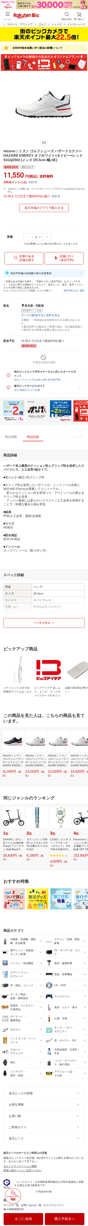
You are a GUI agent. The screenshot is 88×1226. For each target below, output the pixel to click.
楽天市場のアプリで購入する (44, 207)
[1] (37, 237)
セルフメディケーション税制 (20, 1166)
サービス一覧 (11, 1205)
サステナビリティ (54, 1205)
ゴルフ (42, 24)
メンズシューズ (76, 24)
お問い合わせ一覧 (31, 1205)
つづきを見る (42, 622)
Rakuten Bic (26, 16)
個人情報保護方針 (13, 1209)
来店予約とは (70, 290)
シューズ (56, 24)
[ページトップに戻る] (81, 1212)
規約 (82, 290)
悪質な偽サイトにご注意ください (22, 1170)
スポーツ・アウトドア (20, 24)
